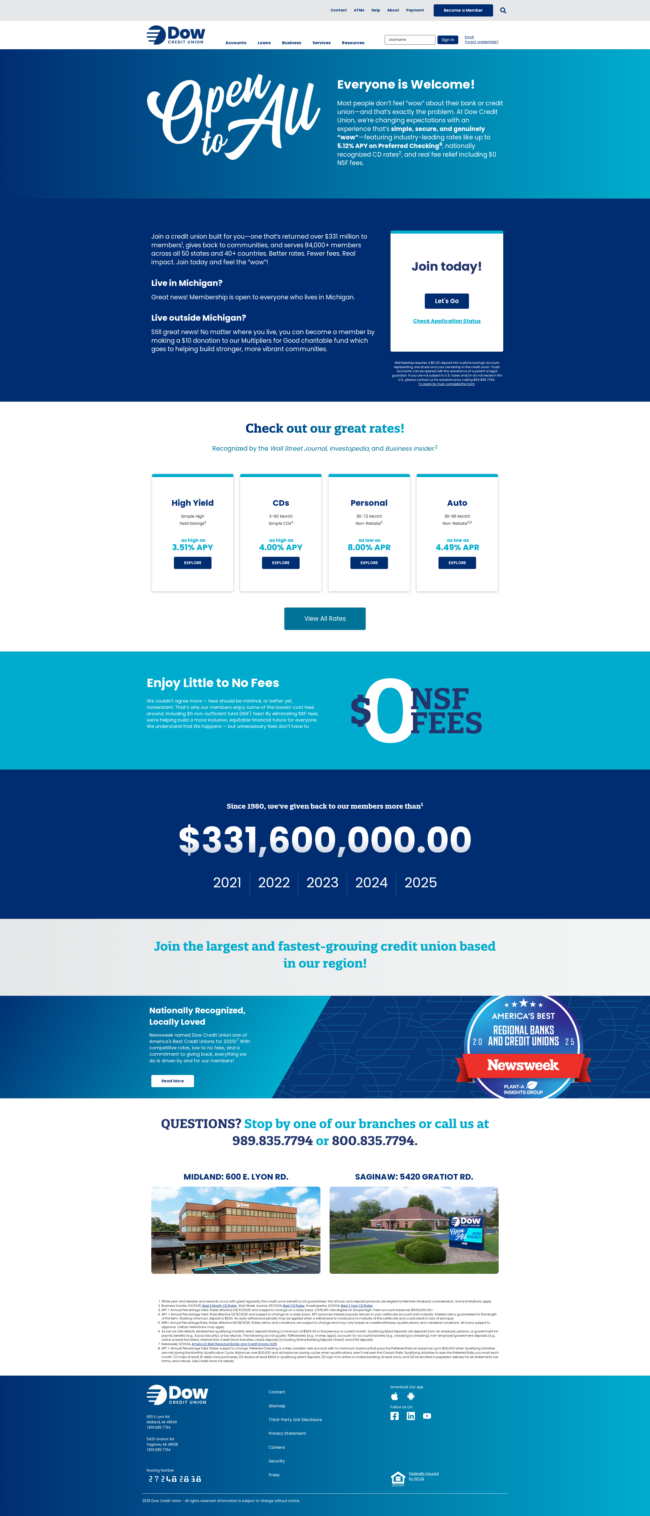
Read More (172, 1081)
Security (277, 1461)
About (393, 10)
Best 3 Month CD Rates (219, 1306)
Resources (353, 43)
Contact (339, 10)
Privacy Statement (287, 1433)
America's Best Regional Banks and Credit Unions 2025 (234, 1344)
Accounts (235, 43)
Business (291, 43)
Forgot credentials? (482, 42)
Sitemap (277, 1406)
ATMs (359, 10)
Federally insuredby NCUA (424, 1476)
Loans (264, 43)
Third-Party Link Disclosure (295, 1420)
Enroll (469, 37)
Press (274, 1475)
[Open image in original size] (235, 1230)
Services (322, 43)
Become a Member (463, 10)
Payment (415, 10)
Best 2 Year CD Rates (357, 1306)
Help (375, 10)
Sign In (448, 40)
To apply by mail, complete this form (446, 384)
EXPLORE (192, 563)
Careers (277, 1447)
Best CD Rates (294, 1306)
